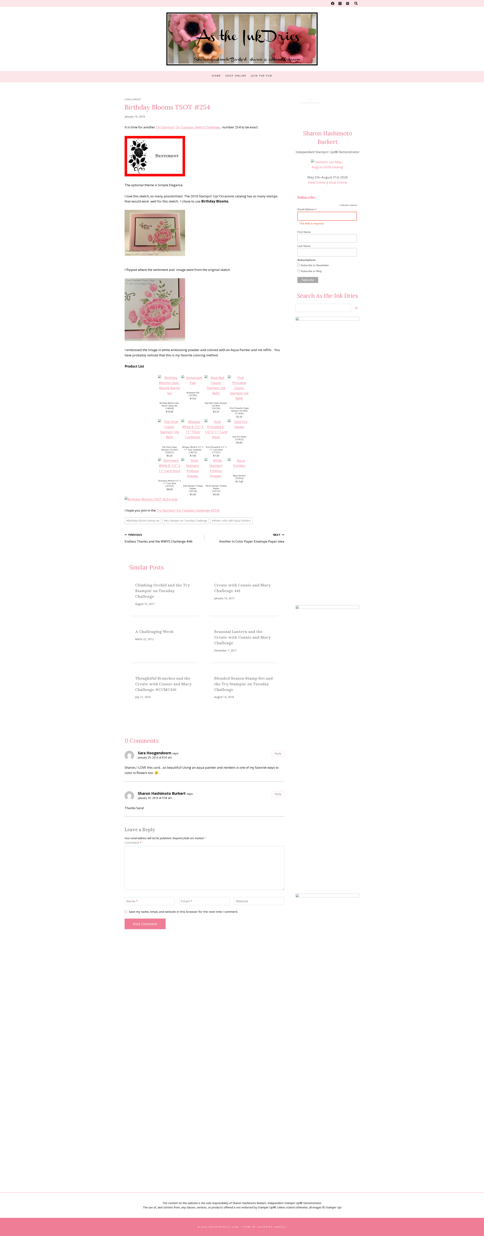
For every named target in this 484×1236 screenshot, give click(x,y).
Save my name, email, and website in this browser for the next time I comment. (183, 911)
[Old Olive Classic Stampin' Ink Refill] (169, 429)
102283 (192, 395)
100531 (169, 452)
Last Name (303, 245)
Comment (133, 843)
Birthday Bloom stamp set (142, 520)
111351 (216, 452)
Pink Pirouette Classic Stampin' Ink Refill (239, 409)
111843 (239, 413)
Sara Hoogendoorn (154, 753)
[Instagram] (340, 3)
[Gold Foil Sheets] (239, 424)
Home (216, 75)
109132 (216, 491)
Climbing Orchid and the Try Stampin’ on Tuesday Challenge (162, 591)
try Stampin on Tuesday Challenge (185, 520)
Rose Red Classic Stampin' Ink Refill (216, 404)
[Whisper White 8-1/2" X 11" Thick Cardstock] (192, 429)
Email (186, 901)
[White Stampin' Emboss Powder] (216, 468)
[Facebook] (333, 3)
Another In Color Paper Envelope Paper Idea (251, 538)
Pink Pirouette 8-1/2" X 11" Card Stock (216, 448)
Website (242, 901)
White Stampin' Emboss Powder (216, 487)
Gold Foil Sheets (239, 436)
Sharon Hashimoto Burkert (162, 793)
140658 (169, 408)
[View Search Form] (356, 3)
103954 (239, 478)
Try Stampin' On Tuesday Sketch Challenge (187, 127)
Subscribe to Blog (311, 271)
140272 (192, 452)
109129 (192, 491)
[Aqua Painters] (239, 463)
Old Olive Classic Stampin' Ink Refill (169, 448)
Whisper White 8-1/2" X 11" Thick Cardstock (192, 448)
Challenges (133, 99)
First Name (304, 231)
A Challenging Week (154, 631)
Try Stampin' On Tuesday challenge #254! (188, 510)
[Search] (356, 308)
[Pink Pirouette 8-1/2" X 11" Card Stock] (216, 429)
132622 (239, 439)
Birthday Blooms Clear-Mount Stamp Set (169, 404)
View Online (317, 182)
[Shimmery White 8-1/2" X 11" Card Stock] (169, 465)
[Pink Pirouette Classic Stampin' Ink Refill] (239, 388)
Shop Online (235, 75)
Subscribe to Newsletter (314, 265)
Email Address (307, 209)
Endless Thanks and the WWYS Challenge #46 (158, 538)
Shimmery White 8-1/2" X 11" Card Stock (169, 482)
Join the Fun (261, 75)
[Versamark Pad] (192, 380)
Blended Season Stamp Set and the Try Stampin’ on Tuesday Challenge (243, 684)
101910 (169, 486)
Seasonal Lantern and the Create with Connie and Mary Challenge (242, 637)
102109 (216, 408)
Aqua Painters (239, 475)
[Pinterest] (347, 3)
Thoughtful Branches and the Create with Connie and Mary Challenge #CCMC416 (163, 684)
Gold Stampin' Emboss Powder (193, 487)
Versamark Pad (192, 392)
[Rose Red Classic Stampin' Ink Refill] (216, 385)
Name (132, 901)
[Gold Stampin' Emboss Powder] (192, 468)
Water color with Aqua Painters (231, 520)
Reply (278, 753)
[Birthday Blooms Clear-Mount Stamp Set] (169, 385)
